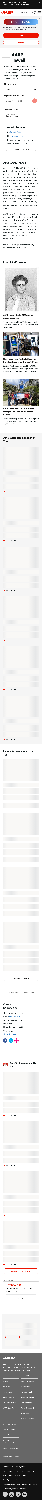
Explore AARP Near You (14, 95)
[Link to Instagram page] (16, 1040)
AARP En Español (27, 1381)
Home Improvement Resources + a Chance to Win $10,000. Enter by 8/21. (16, 3)
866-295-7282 (15, 132)
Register (24, 12)
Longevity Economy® (11, 1456)
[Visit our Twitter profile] (11, 1040)
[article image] (21, 312)
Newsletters (25, 1386)
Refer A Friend (26, 1392)
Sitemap (6, 1467)
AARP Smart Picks (9, 1403)
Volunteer (6, 1386)
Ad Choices (33, 1484)
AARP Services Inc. (28, 1419)
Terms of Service (9, 1471)
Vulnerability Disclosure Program (15, 1484)
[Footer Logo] (21, 1358)
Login (31, 12)
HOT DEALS (12, 1285)
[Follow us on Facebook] (5, 1040)
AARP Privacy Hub (18, 1467)
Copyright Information (11, 1480)
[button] (39, 12)
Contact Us (25, 1376)
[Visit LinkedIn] (24, 1494)
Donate (5, 1381)
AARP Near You (8, 1408)
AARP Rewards (8, 1397)
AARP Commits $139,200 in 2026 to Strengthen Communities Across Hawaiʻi (18, 411)
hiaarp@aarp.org (16, 136)
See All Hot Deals (21, 1299)
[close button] (40, 18)
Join (21, 35)
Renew (21, 42)
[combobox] (21, 101)
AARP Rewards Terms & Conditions (16, 1475)
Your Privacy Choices (10, 1488)
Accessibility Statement (25, 1471)
